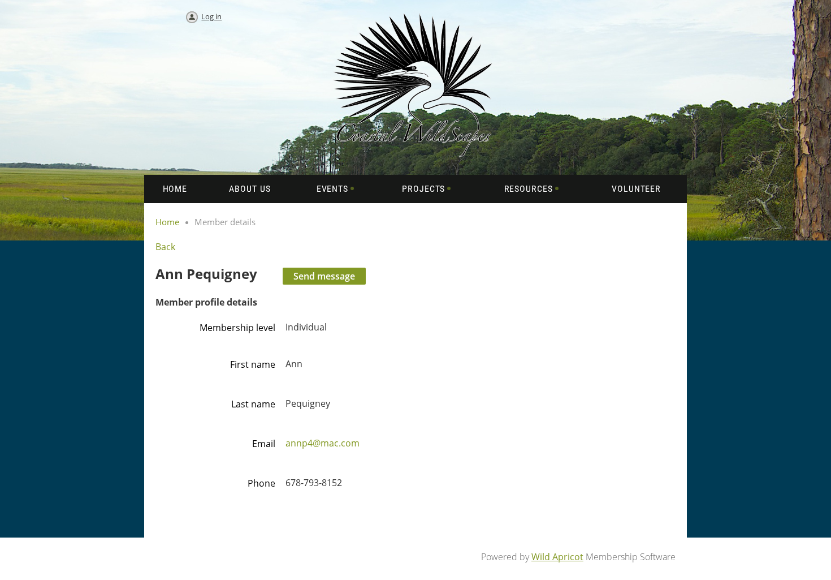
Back (165, 246)
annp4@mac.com (322, 443)
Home (167, 221)
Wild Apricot (557, 557)
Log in (211, 16)
